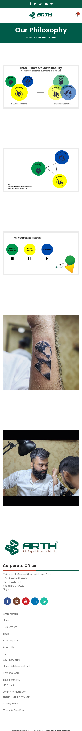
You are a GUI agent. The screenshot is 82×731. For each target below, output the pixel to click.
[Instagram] (16, 601)
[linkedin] (35, 601)
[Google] (41, 3)
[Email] (46, 3)
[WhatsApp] (44, 601)
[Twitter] (35, 3)
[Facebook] (30, 3)
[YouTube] (26, 601)
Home (29, 37)
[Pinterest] (51, 3)
